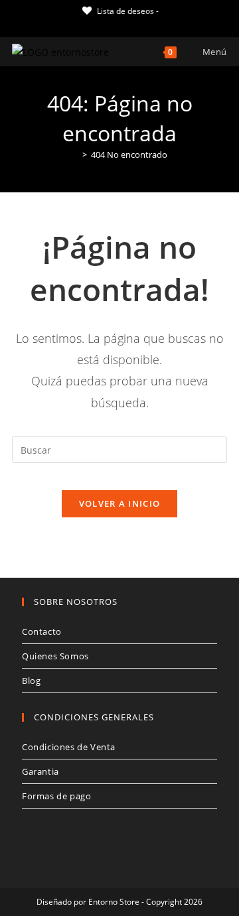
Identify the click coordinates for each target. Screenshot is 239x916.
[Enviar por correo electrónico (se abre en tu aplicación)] (155, 24)
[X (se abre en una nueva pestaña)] (81, 24)
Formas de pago (56, 796)
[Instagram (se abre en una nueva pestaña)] (125, 24)
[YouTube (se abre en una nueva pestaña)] (140, 24)
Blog (31, 681)
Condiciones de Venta (69, 747)
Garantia (40, 771)
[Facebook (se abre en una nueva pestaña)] (94, 24)
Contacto (42, 631)
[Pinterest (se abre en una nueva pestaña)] (110, 24)
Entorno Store (113, 901)
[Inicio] (75, 155)
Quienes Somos (55, 656)
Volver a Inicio (120, 503)
